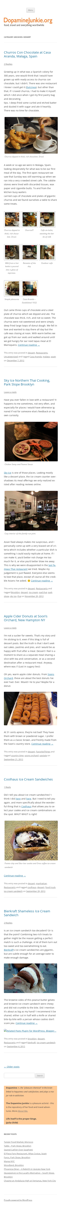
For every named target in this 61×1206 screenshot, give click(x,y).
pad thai (43, 592)
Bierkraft (8, 949)
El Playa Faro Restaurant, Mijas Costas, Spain (25, 1153)
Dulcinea (31, 87)
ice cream (33, 592)
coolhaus (31, 887)
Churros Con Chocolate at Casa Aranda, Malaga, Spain (27, 54)
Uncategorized (11, 356)
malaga (46, 356)
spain (53, 356)
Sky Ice (7, 472)
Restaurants (42, 352)
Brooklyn (15, 592)
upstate (43, 755)
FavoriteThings (43, 751)
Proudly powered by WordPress (18, 1200)
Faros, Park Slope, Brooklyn (17, 1157)
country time (17, 755)
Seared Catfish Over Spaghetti (18, 1149)
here (18, 798)
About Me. (23, 1111)
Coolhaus (26, 806)
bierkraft (31, 1042)
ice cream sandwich (13, 891)
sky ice (13, 596)
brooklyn (32, 1038)
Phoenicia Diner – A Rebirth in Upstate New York (27, 1169)
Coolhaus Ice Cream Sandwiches (28, 779)
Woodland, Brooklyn (14, 1165)
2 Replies (8, 64)
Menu (30, 10)
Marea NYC (9, 1161)
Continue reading (29, 344)
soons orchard (32, 755)
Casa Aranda (36, 356)
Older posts (12, 1066)
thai (19, 596)
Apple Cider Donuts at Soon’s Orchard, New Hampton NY (25, 618)
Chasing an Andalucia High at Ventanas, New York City (30, 1180)
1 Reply (7, 787)
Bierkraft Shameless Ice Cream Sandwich (27, 913)
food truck (50, 887)
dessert (31, 352)
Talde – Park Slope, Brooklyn (17, 1145)
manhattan (41, 883)
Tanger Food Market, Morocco (18, 1141)
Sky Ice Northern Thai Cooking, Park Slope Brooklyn (27, 382)
